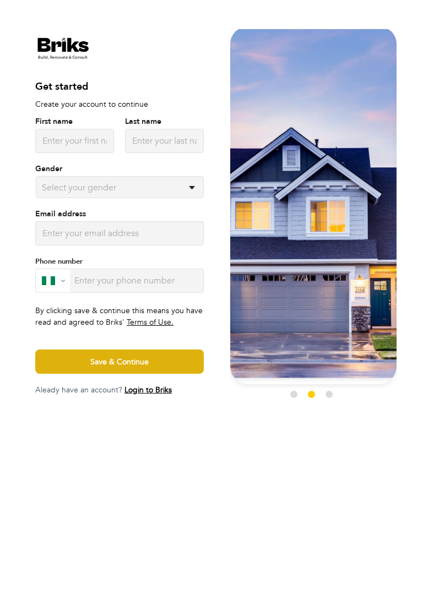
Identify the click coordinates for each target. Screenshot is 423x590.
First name (54, 122)
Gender (48, 169)
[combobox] (43, 187)
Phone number (59, 261)
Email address (60, 214)
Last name (143, 122)
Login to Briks (148, 390)
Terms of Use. (150, 322)
